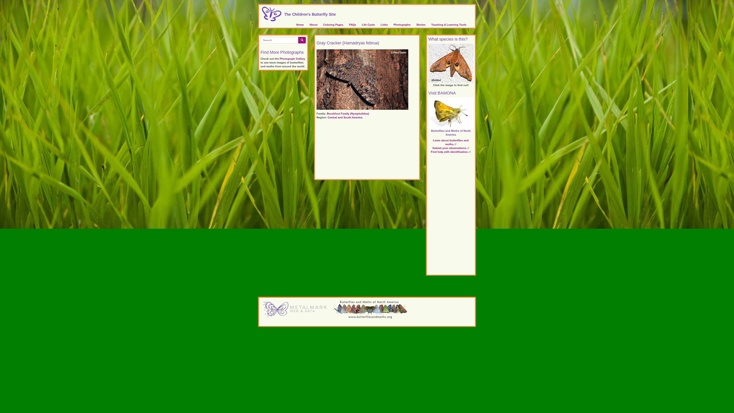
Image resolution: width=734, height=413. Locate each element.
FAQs (352, 24)
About (313, 24)
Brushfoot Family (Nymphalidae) (348, 113)
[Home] (273, 14)
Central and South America (345, 117)
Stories (420, 24)
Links (384, 24)
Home (300, 24)
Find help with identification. (451, 151)
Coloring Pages (333, 24)
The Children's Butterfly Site (310, 13)
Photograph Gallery (292, 58)
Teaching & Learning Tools (448, 24)
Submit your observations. (450, 148)
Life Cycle (368, 24)
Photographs (402, 24)
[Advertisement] (367, 150)
